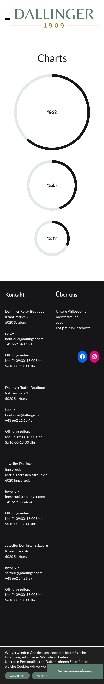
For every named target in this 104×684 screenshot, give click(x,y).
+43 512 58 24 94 (18, 502)
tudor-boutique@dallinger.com (24, 412)
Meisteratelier (67, 317)
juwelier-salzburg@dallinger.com (23, 570)
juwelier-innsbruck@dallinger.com (25, 494)
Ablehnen (43, 675)
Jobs (59, 322)
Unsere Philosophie (71, 311)
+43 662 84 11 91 (18, 344)
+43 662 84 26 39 (18, 578)
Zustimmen (17, 675)
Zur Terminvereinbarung (75, 671)
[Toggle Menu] (7, 19)
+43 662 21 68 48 (18, 420)
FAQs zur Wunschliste (73, 328)
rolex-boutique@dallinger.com (24, 336)
